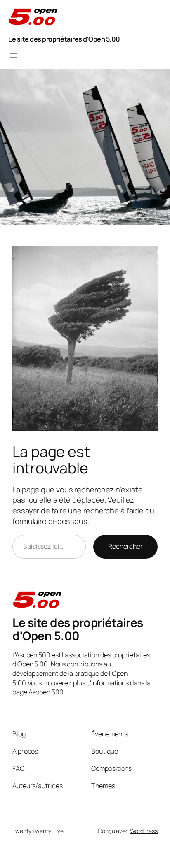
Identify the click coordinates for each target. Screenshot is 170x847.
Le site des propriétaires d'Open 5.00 (64, 39)
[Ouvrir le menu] (13, 55)
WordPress (144, 831)
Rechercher (125, 546)
